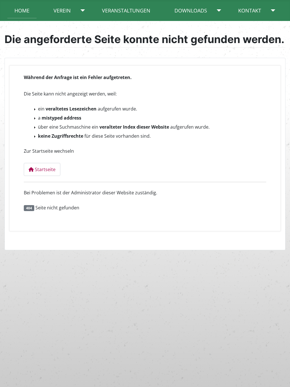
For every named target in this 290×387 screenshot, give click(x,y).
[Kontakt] (271, 10)
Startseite (45, 169)
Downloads (190, 10)
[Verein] (81, 10)
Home (21, 10)
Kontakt (249, 10)
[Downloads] (217, 10)
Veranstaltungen (126, 10)
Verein (62, 10)
